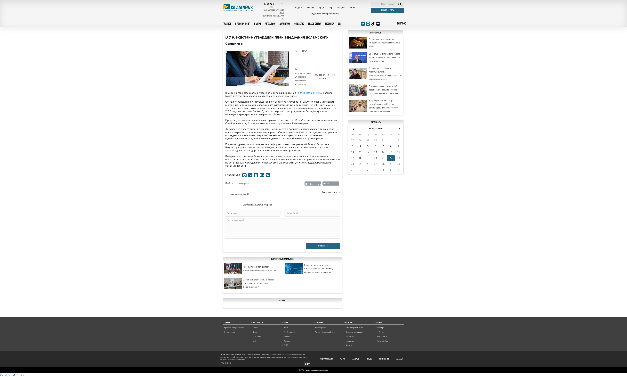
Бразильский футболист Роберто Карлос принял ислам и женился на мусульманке (384, 57)
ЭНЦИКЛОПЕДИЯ (326, 359)
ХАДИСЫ (356, 359)
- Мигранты (349, 341)
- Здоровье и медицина (354, 332)
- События (380, 332)
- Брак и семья (381, 336)
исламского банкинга (309, 92)
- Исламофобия (382, 341)
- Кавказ (254, 328)
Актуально (270, 24)
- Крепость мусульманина (233, 328)
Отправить (323, 246)
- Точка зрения (229, 332)
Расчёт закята (387, 10)
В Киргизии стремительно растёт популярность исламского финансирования (258, 283)
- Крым (254, 332)
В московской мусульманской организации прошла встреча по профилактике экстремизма (383, 90)
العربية (399, 359)
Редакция (225, 362)
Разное (379, 322)
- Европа (285, 336)
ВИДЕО (369, 359)
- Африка (286, 341)
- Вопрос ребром (320, 328)
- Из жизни (349, 336)
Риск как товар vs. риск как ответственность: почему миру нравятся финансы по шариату (318, 268)
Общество (299, 24)
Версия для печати (331, 192)
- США (285, 345)
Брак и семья (314, 24)
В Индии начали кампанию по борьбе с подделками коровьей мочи (385, 43)
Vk (328, 183)
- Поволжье (256, 336)
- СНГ (254, 341)
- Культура (380, 328)
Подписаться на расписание (325, 13)
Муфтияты (384, 359)
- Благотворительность (354, 328)
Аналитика (285, 24)
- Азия (285, 328)
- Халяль (348, 345)
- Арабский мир (288, 332)
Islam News (314, 184)
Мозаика (329, 24)
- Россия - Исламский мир (324, 332)
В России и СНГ (242, 24)
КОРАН (342, 359)
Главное (227, 24)
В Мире (257, 24)
